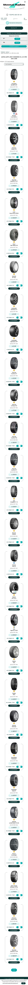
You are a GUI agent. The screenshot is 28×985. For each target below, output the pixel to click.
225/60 (17, 38)
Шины (7, 51)
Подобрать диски (14, 46)
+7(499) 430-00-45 (15, 15)
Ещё (14, 970)
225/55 (17, 42)
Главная (3, 51)
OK (23, 983)
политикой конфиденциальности (10, 983)
